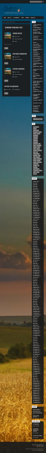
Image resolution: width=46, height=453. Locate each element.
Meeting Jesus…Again (37, 66)
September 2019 (36, 314)
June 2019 (35, 320)
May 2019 (35, 321)
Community (35, 138)
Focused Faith (36, 47)
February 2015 (36, 390)
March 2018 (35, 344)
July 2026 (35, 183)
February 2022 (36, 266)
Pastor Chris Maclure (18, 38)
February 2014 (36, 393)
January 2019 (36, 328)
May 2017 (35, 359)
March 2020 (35, 306)
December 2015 (36, 383)
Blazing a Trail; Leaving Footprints (37, 33)
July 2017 (35, 357)
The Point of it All (37, 103)
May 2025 (35, 203)
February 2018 (36, 345)
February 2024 (36, 229)
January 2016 (36, 381)
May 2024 (35, 224)
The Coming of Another (36, 98)
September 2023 (36, 237)
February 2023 (36, 249)
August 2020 (35, 297)
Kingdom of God (36, 153)
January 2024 (36, 231)
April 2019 (35, 323)
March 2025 (35, 207)
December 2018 (36, 330)
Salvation (35, 165)
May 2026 (35, 186)
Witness (40, 170)
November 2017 (36, 350)
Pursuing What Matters (36, 85)
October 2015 (36, 386)
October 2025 (36, 196)
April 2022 (35, 263)
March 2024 (35, 227)
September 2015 (36, 388)
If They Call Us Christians (36, 54)
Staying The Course (37, 435)
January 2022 (36, 268)
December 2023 (36, 232)
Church (38, 133)
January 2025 (36, 210)
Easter (34, 42)
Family (35, 145)
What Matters (36, 170)
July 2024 (35, 220)
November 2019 (36, 311)
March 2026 (35, 189)
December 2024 (36, 212)
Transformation (36, 168)
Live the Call (36, 61)
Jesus (34, 152)
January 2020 (36, 309)
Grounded (35, 52)
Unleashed (35, 108)
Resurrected (36, 89)
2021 (11, 22)
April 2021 (35, 284)
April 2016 (35, 378)
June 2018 (35, 338)
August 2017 (35, 356)
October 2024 (36, 215)
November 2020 (36, 292)
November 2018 (36, 332)
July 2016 (35, 374)
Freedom (35, 147)
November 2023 (36, 234)
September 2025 (36, 198)
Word (34, 172)
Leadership (35, 155)
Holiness (35, 150)
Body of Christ (36, 130)
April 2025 (35, 205)
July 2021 (35, 279)
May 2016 (35, 376)
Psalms (15, 41)
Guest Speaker (36, 409)
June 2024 (35, 222)
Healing (38, 148)
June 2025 (35, 201)
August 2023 (35, 239)
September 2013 (36, 402)
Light (39, 155)
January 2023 (36, 251)
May (13, 22)
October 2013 (36, 400)
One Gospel (35, 73)
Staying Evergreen (18, 69)
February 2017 (36, 364)
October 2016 (36, 371)
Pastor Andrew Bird (37, 412)
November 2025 (36, 195)
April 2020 (35, 304)
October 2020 (36, 294)
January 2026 (36, 191)
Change (35, 133)
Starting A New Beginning (36, 95)
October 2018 (36, 333)
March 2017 (35, 362)
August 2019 (35, 316)
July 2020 (35, 299)
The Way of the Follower (36, 106)
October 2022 (36, 256)
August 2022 (35, 260)
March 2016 (35, 380)
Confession (35, 140)
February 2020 (36, 308)
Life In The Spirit (36, 58)
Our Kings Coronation (20, 54)
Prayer (35, 160)
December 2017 (36, 349)
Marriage (37, 157)
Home (4, 22)
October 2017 (36, 352)
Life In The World (37, 60)
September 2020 (36, 296)
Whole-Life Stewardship (36, 111)
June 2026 (35, 184)
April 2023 (35, 246)
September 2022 (36, 258)
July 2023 (35, 241)
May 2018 (35, 340)
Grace (35, 148)
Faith (39, 143)
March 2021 (35, 285)
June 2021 (35, 280)
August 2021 (35, 277)
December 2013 (36, 397)
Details (6, 48)
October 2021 (36, 273)
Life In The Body (36, 56)
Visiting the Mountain (11, 86)
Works (38, 172)
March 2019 (35, 325)
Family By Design (36, 45)
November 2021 (36, 272)
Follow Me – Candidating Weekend (36, 430)
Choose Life (35, 36)
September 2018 (36, 335)
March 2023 (35, 248)
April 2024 (35, 225)
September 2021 (36, 275)
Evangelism (35, 143)
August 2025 (35, 200)
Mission (35, 158)
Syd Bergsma (36, 424)
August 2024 (35, 219)
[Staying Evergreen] (7, 73)
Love (34, 157)
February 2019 (36, 326)
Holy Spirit (39, 150)
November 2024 (36, 213)
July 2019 (35, 318)
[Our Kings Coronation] (7, 58)
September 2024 (36, 217)
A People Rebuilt (36, 27)
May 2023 (35, 244)
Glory (39, 147)
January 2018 (36, 347)
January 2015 (36, 392)
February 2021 (36, 287)
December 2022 (36, 253)
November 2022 (36, 254)
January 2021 (36, 289)
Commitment (36, 135)
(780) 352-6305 (41, 446)
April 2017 (35, 361)
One (34, 72)
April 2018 (35, 342)
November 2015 (36, 385)
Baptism (35, 128)
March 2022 (35, 265)
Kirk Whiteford (17, 89)
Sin (38, 165)
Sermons (7, 22)
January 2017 (36, 366)
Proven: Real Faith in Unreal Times (37, 82)
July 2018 (35, 337)
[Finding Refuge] (7, 38)
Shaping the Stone (37, 91)
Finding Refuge (17, 33)
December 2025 (36, 193)
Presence (38, 160)
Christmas (35, 37)
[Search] (43, 1)
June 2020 (35, 301)
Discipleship (35, 142)
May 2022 (35, 261)
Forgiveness (39, 145)
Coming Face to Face (37, 39)
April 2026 (35, 188)
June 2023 (35, 243)
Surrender (35, 167)
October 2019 (36, 313)
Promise (35, 162)
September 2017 (36, 354)
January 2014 (36, 395)
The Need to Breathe (37, 100)
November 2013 (36, 398)
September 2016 (36, 373)
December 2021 (36, 270)
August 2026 (35, 181)
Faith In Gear (36, 44)
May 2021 (35, 282)
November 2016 (36, 369)
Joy (36, 152)
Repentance (39, 162)
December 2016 (36, 368)
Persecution (39, 158)
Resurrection (36, 163)
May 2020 (35, 302)
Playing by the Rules (37, 78)
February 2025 (36, 208)
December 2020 (36, 290)
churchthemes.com (40, 450)
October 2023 (36, 236)
